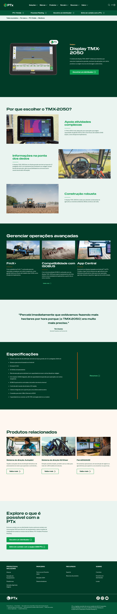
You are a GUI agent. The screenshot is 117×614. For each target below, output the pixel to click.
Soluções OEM (40, 577)
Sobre (99, 566)
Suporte (68, 572)
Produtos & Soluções (12, 567)
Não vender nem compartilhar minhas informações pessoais (35, 605)
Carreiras (98, 572)
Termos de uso (10, 605)
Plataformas (10, 581)
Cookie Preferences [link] (22, 608)
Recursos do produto (72, 576)
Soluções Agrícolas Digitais (12, 586)
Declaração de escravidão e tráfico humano (33, 607)
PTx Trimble (32, 18)
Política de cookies (49, 607)
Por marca (23, 18)
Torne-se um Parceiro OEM (42, 573)
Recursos (70, 566)
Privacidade (17, 605)
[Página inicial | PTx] (8, 5)
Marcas (9, 572)
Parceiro (40, 566)
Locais (98, 581)
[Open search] (109, 5)
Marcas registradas (12, 608)
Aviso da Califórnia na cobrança (15, 607)
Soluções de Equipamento (10, 577)
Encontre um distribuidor (99, 576)
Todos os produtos (12, 18)
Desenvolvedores (41, 581)
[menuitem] (33, 5)
